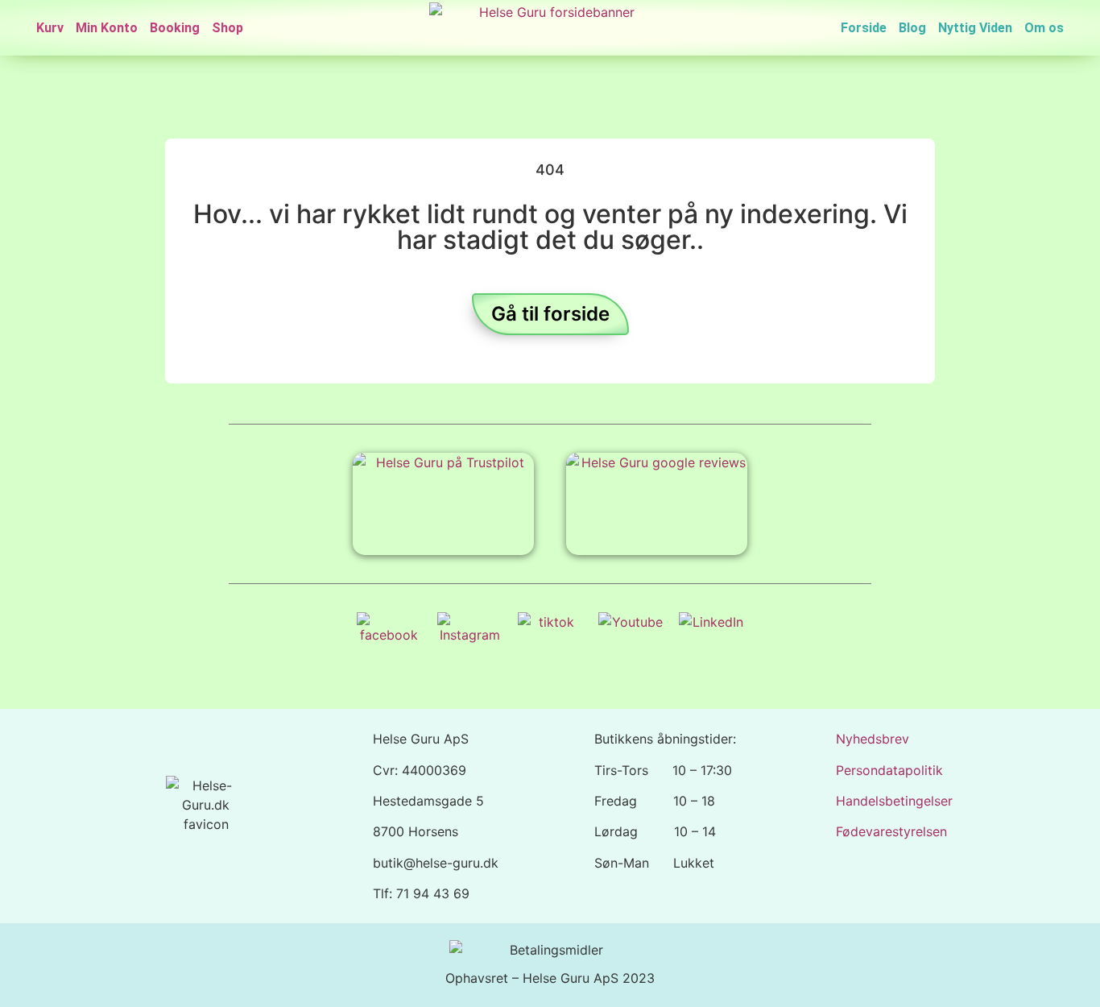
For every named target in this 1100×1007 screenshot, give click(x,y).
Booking (175, 27)
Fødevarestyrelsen (891, 831)
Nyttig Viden (975, 27)
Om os (1044, 27)
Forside (864, 27)
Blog (912, 27)
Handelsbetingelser (894, 801)
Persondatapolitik (889, 770)
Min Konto (107, 27)
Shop (227, 27)
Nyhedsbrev (872, 739)
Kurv (50, 27)
